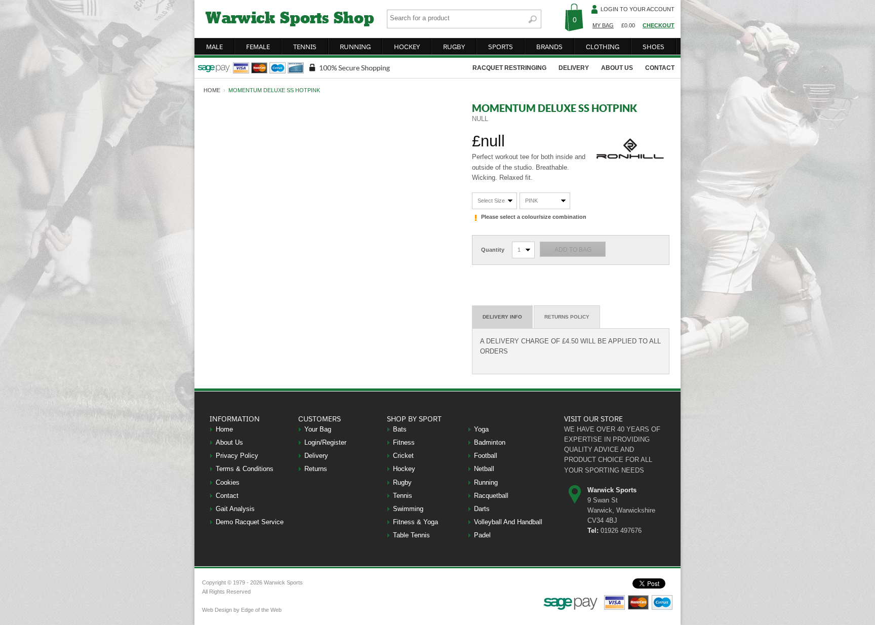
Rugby (402, 482)
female (258, 47)
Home (224, 429)
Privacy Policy (237, 455)
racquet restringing (509, 67)
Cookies (228, 482)
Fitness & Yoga (415, 522)
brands (549, 47)
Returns (315, 469)
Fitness (404, 442)
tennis (304, 47)
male (214, 47)
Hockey (404, 469)
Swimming (408, 509)
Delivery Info (502, 317)
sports (500, 47)
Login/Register (325, 442)
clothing (602, 47)
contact (659, 67)
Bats (400, 429)
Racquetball (491, 495)
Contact (227, 495)
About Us (229, 442)
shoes (653, 47)
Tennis (402, 495)
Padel (482, 535)
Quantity (492, 250)
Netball (484, 469)
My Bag (603, 25)
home (212, 90)
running (355, 47)
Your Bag (317, 429)
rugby (454, 47)
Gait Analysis (235, 509)
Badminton (489, 442)
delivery (574, 67)
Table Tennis (411, 535)
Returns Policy (566, 317)
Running (486, 482)
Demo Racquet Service (250, 522)
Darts (482, 509)
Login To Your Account (637, 9)
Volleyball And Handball (508, 522)
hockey (407, 47)
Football (485, 455)
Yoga (481, 429)
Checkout (658, 25)
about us (617, 67)
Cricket (403, 455)
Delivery (316, 455)
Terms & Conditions (244, 469)
